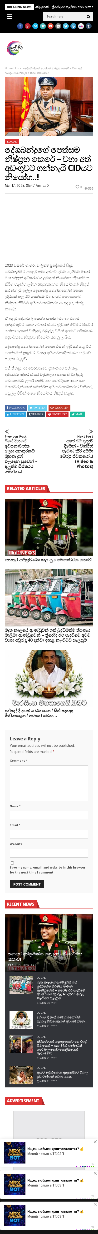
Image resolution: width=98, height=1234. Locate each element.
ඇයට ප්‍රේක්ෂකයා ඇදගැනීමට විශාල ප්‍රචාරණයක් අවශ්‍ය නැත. (62, 1074)
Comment (18, 760)
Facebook (17, 407)
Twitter (39, 407)
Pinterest (59, 414)
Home (9, 68)
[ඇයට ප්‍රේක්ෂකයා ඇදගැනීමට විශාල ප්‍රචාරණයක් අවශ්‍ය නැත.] (21, 1075)
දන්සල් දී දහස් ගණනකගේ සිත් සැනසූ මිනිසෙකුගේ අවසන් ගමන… (39, 713)
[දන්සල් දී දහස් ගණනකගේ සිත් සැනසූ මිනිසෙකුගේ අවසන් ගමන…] (49, 678)
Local (18, 68)
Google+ (62, 407)
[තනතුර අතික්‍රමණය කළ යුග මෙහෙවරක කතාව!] (49, 527)
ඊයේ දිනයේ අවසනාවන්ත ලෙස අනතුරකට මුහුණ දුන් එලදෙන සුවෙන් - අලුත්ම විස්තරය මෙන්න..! (21, 454)
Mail (79, 414)
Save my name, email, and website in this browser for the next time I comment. (47, 870)
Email (15, 825)
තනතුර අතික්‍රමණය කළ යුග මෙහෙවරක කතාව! (49, 559)
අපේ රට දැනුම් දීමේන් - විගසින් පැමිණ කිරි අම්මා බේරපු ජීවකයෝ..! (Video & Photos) (76, 452)
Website (16, 844)
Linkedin (17, 414)
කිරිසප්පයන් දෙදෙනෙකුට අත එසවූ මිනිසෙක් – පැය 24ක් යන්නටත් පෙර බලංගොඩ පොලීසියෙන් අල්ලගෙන (62, 1047)
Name (15, 806)
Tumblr (37, 414)
